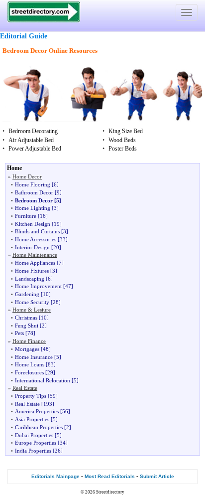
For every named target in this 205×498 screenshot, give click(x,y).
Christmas (26, 318)
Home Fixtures (32, 271)
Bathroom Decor (34, 192)
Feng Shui (26, 326)
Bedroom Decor (34, 200)
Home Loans (29, 364)
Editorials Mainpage (55, 476)
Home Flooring (32, 184)
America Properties (37, 411)
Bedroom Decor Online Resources (50, 50)
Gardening (27, 294)
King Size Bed (125, 131)
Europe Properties (35, 443)
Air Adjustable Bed (31, 140)
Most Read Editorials (110, 476)
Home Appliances (35, 263)
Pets (19, 333)
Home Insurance (34, 357)
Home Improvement (38, 286)
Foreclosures (29, 372)
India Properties (33, 451)
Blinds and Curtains (37, 231)
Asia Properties (32, 419)
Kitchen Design (32, 224)
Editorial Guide (23, 36)
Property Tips (30, 396)
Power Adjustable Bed (34, 148)
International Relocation (42, 380)
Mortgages (27, 349)
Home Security (32, 302)
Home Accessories (35, 239)
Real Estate (27, 404)
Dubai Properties (34, 435)
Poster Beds (122, 148)
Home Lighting (32, 208)
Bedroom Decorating (33, 131)
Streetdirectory (110, 492)
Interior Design (32, 247)
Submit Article (157, 476)
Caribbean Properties (39, 427)
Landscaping (29, 279)
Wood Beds (122, 140)
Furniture (25, 216)
